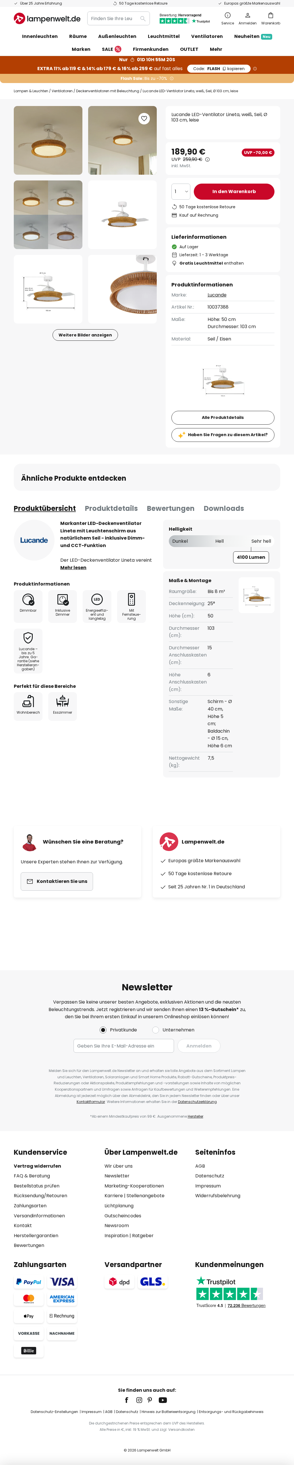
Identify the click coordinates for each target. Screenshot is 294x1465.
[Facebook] (130, 1400)
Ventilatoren (62, 90)
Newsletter (117, 1176)
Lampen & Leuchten (31, 90)
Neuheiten (252, 36)
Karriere (114, 1195)
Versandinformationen (39, 1215)
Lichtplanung (119, 1205)
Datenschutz (209, 1176)
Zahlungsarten (30, 1205)
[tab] (45, 508)
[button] (48, 214)
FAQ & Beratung (32, 1176)
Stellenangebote (146, 1195)
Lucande (217, 295)
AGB (200, 1166)
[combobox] (119, 18)
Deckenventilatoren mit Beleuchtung (107, 90)
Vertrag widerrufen (37, 1166)
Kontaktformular (91, 1101)
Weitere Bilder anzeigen (85, 335)
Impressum (208, 1186)
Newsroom (117, 1225)
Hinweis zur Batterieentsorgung (169, 1411)
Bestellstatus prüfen (36, 1186)
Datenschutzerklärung (197, 1101)
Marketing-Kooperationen (134, 1186)
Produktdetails (111, 508)
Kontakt (23, 1225)
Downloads (224, 508)
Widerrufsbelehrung (217, 1195)
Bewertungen (171, 508)
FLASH (219, 69)
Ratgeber (143, 1235)
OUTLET (189, 49)
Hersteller (195, 1116)
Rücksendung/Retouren (40, 1195)
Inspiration (116, 1235)
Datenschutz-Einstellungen (54, 1411)
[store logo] (47, 18)
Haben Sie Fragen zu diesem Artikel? (228, 435)
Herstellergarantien (36, 1235)
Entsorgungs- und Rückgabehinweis (231, 1411)
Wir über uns (119, 1166)
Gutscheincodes (123, 1215)
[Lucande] (34, 540)
